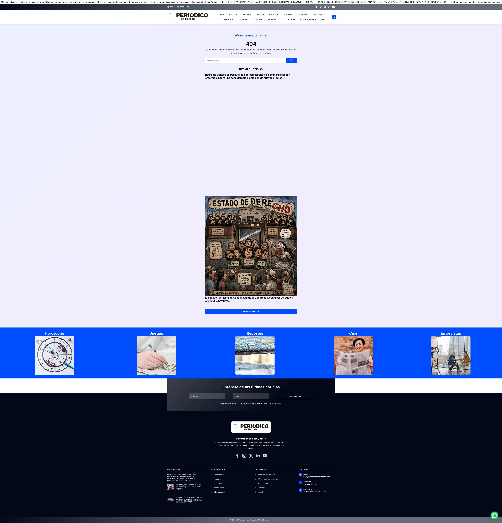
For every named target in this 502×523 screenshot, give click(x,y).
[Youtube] (333, 7)
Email (305, 474)
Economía (287, 14)
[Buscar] (291, 60)
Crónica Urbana (308, 19)
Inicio (221, 14)
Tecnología (289, 19)
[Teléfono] (300, 482)
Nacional (243, 19)
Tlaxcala (257, 19)
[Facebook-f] (316, 7)
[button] (334, 17)
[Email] (300, 474)
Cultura (260, 14)
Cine (323, 19)
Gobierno (233, 14)
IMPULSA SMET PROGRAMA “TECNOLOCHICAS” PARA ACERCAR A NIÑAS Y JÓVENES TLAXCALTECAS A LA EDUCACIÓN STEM (382, 2)
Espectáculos (318, 14)
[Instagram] (321, 7)
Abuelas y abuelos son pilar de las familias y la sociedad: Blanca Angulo (184, 2)
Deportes (273, 14)
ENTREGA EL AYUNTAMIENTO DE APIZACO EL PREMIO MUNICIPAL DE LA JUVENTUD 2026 (267, 2)
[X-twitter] (325, 7)
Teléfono (307, 482)
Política (247, 14)
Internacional (226, 19)
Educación (302, 14)
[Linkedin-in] (329, 7)
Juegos (156, 333)
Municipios (273, 19)
